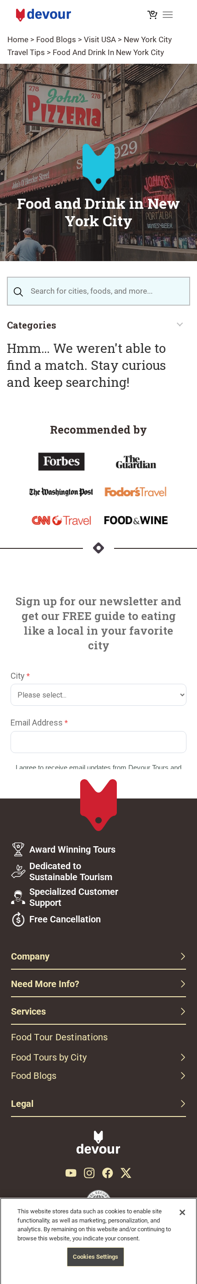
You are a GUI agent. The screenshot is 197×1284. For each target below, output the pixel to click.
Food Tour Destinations (59, 1037)
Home (17, 39)
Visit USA (100, 39)
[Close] (182, 1212)
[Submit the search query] (18, 291)
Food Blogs (56, 39)
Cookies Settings (95, 1256)
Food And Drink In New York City (108, 52)
